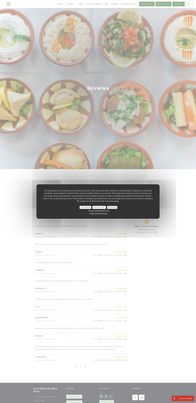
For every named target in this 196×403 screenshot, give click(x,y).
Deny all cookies (99, 207)
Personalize (112, 207)
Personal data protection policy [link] (98, 211)
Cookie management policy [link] (98, 213)
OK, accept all (85, 207)
